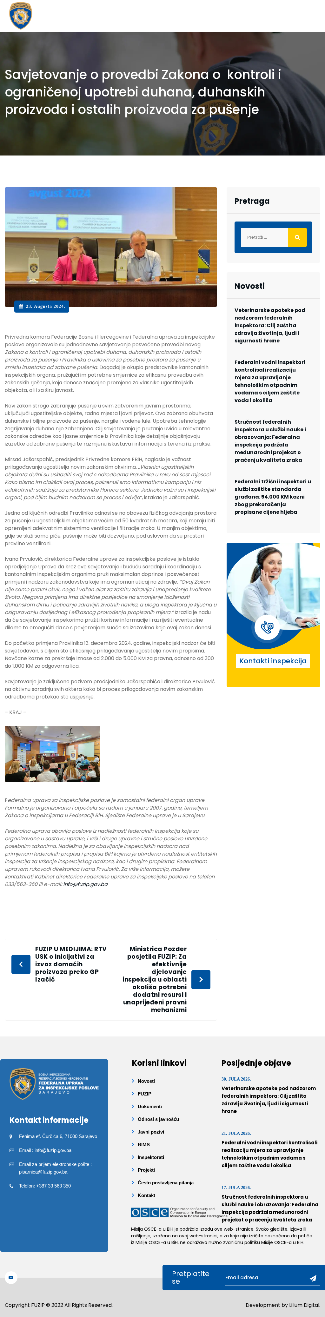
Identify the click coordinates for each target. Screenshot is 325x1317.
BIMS (144, 1144)
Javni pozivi (151, 1132)
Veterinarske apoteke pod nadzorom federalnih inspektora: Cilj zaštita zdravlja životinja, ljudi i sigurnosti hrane (270, 325)
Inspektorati (151, 1157)
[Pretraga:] (273, 237)
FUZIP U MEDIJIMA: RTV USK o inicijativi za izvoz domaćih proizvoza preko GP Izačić (71, 964)
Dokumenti (150, 1106)
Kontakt (146, 1195)
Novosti (146, 1081)
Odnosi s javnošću (158, 1119)
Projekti (146, 1170)
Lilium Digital (304, 1305)
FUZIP (144, 1093)
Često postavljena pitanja (166, 1182)
